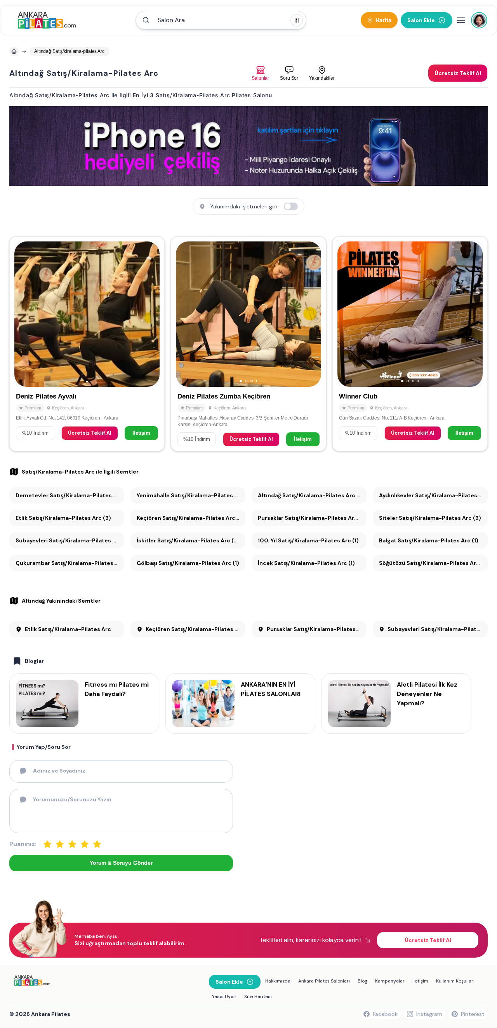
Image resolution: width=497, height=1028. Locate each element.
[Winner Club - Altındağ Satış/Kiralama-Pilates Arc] (410, 344)
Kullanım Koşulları (455, 981)
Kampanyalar (390, 981)
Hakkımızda (277, 981)
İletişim (141, 433)
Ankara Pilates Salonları (324, 981)
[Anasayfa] (14, 51)
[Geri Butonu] (150, 314)
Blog (362, 981)
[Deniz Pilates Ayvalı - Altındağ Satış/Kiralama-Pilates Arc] (87, 344)
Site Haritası (258, 996)
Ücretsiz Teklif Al (89, 433)
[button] (221, 20)
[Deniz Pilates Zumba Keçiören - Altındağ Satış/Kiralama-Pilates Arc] (248, 344)
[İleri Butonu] (23, 314)
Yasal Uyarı (224, 996)
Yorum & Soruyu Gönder (121, 863)
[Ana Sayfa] (47, 20)
